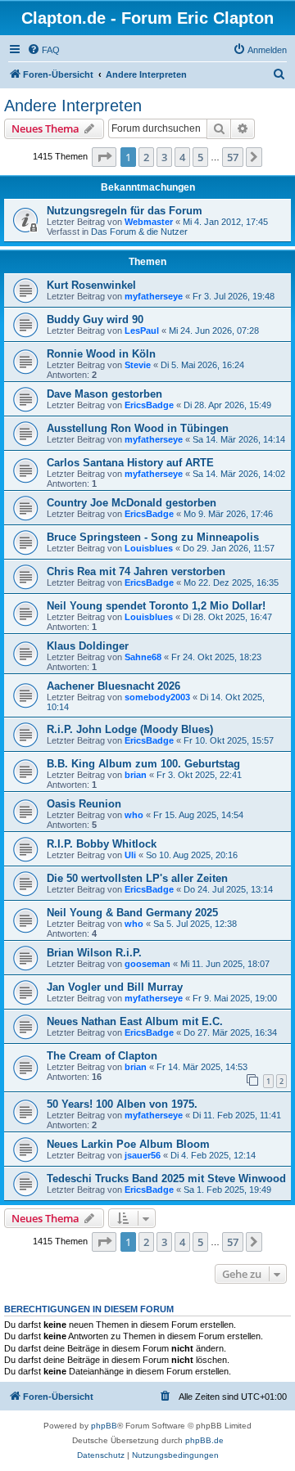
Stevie (138, 365)
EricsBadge (149, 405)
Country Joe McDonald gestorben (131, 503)
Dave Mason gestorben (104, 394)
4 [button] (182, 157)
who (134, 815)
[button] (104, 157)
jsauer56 (143, 1155)
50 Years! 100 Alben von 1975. (122, 1104)
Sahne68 (143, 657)
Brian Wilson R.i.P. (94, 953)
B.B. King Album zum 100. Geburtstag (143, 764)
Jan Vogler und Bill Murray (115, 987)
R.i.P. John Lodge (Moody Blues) (130, 729)
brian (136, 775)
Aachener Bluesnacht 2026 (113, 686)
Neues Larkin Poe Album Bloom (128, 1144)
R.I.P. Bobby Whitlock (102, 844)
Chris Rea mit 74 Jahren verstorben (136, 571)
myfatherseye (154, 296)
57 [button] (232, 157)
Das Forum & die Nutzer (139, 231)
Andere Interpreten (73, 106)
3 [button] (164, 157)
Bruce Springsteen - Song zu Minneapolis (153, 537)
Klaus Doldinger (88, 646)
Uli (130, 855)
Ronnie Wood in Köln (101, 354)
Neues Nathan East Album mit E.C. (135, 1021)
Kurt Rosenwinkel (91, 285)
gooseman (147, 964)
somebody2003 (157, 697)
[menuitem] (43, 50)
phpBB (104, 1425)
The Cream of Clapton (102, 1056)
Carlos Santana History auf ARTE (130, 463)
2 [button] (146, 157)
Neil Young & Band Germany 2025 (132, 912)
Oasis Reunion (84, 804)
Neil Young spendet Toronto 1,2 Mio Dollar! (156, 606)
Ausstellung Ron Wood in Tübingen (138, 428)
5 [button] (200, 157)
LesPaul (142, 330)
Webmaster (149, 222)
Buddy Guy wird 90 (95, 319)
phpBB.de (204, 1440)
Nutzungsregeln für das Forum (124, 211)
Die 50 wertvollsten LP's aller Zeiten (137, 878)
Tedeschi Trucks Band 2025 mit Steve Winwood (166, 1178)
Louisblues (149, 548)
